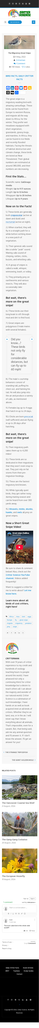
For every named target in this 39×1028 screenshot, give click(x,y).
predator (28, 623)
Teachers (16, 971)
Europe (9, 620)
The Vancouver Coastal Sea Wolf (18, 802)
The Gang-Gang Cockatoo (14, 839)
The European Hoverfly (13, 876)
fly (16, 620)
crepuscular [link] (16, 215)
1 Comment (20, 63)
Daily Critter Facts (12, 968)
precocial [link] (28, 416)
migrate (10, 623)
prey (8, 627)
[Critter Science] (19, 13)
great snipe (24, 620)
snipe (15, 627)
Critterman (20, 60)
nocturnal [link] (10, 221)
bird (23, 617)
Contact (19, 974)
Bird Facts (11, 76)
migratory (19, 623)
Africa (11, 617)
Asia (17, 617)
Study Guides (28, 971)
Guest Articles (28, 968)
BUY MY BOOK (15, 22)
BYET (7, 971)
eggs (29, 617)
